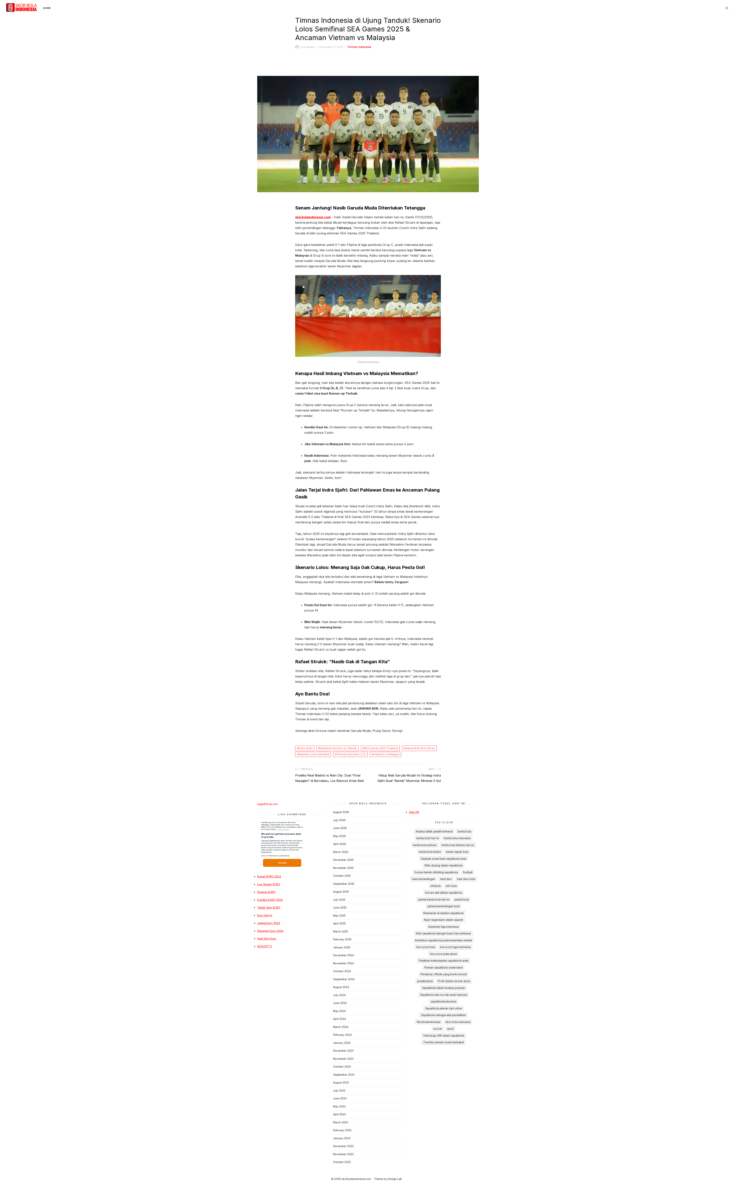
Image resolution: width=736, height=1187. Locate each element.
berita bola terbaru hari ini (458, 845)
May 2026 (339, 836)
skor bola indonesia (457, 1022)
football (467, 872)
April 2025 (339, 923)
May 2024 (339, 1011)
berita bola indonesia (457, 838)
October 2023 (342, 1066)
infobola (435, 885)
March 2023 (340, 1122)
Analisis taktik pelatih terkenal (434, 831)
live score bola (425, 947)
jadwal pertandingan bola (444, 906)
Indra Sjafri (305, 748)
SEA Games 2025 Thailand (381, 748)
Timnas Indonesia (359, 47)
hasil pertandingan (423, 879)
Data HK (414, 812)
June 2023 (340, 1098)
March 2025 (340, 931)
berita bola (464, 831)
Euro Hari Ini (264, 915)
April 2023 (339, 1114)
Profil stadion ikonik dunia (454, 981)
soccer (437, 1028)
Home (47, 8)
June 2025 (340, 907)
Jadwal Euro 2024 (268, 923)
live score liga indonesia (455, 947)
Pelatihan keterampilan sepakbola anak (443, 960)
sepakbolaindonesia (443, 1001)
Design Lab (395, 1178)
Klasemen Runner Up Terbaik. (338, 748)
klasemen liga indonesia (443, 926)
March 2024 (340, 1027)
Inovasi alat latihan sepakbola (443, 892)
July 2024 (339, 995)
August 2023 (341, 1082)
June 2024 (340, 1003)
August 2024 (341, 987)
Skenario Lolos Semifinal (314, 754)
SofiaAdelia (308, 47)
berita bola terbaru (425, 845)
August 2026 (341, 812)
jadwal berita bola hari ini (433, 899)
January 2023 (341, 1138)
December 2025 (343, 859)
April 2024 (339, 1018)
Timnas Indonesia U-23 (351, 754)
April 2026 (339, 844)
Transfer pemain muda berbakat (443, 1042)
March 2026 (340, 852)
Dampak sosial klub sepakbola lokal (443, 858)
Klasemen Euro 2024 (270, 931)
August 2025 (341, 891)
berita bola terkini (430, 851)
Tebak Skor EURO (268, 907)
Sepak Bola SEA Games (420, 748)
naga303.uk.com (267, 804)
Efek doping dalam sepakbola (443, 865)
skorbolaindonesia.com (313, 217)
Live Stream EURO (268, 884)
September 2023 (343, 1074)
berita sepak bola (457, 851)
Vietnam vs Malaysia (386, 754)
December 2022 (343, 1146)
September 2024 (344, 979)
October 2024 (342, 971)
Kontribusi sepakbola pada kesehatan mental (443, 940)
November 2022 (343, 1154)
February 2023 (342, 1130)
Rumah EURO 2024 (269, 876)
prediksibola (425, 981)
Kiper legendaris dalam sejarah (443, 919)
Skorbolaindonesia (428, 1022)
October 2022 (342, 1162)
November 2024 (343, 963)
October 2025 (342, 875)
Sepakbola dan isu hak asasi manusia (443, 994)
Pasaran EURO (266, 892)
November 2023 (343, 1058)
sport (450, 1028)
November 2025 (343, 867)
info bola (451, 885)
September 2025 (343, 883)
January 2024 (342, 1042)
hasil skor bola (466, 879)
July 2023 (339, 1090)
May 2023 (339, 1106)
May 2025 (339, 915)
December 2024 (343, 955)
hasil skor (446, 879)
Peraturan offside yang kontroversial (444, 974)
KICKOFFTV (264, 946)
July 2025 (339, 899)
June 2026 (340, 828)
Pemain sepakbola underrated (443, 967)
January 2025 (341, 947)
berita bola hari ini (427, 838)
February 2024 (342, 1034)
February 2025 (342, 939)
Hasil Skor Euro (266, 938)
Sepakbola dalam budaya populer (443, 987)
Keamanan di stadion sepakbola (443, 913)
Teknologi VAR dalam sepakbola (443, 1035)
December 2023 (343, 1050)
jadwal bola (461, 899)
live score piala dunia (443, 954)
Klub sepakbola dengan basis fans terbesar (443, 933)
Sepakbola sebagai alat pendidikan (443, 1015)
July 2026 (339, 820)
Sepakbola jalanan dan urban (443, 1008)
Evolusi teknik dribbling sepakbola (436, 872)
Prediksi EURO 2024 (270, 899)
